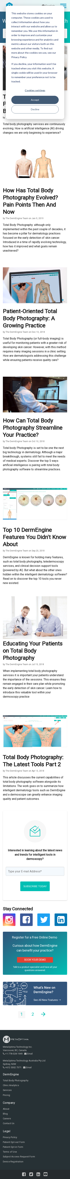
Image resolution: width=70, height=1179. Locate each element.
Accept (35, 99)
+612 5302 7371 (13, 1067)
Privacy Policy (10, 1137)
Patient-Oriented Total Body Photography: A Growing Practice (30, 318)
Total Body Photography (15, 1080)
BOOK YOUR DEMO (35, 959)
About (6, 1109)
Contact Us (9, 1123)
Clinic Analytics (11, 1085)
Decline (35, 109)
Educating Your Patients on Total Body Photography (33, 650)
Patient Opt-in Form (13, 1147)
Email (30, 1053)
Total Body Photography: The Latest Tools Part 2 (33, 761)
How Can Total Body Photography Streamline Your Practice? (32, 427)
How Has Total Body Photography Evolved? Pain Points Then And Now (30, 201)
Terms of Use (10, 1151)
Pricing (6, 1095)
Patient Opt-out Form (14, 1142)
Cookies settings (35, 90)
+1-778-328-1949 (13, 1053)
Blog (5, 1113)
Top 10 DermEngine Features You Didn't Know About (34, 537)
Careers (7, 1118)
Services (7, 1090)
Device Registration (13, 1161)
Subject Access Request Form (19, 1156)
